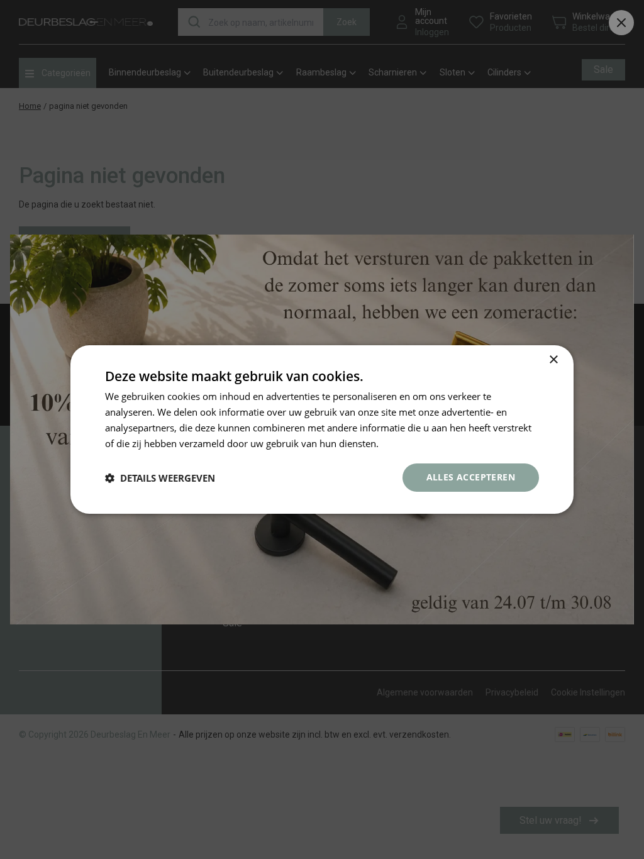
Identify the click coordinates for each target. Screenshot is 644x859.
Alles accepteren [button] (470, 477)
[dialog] (322, 429)
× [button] (553, 360)
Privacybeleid (410, 443)
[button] (160, 478)
